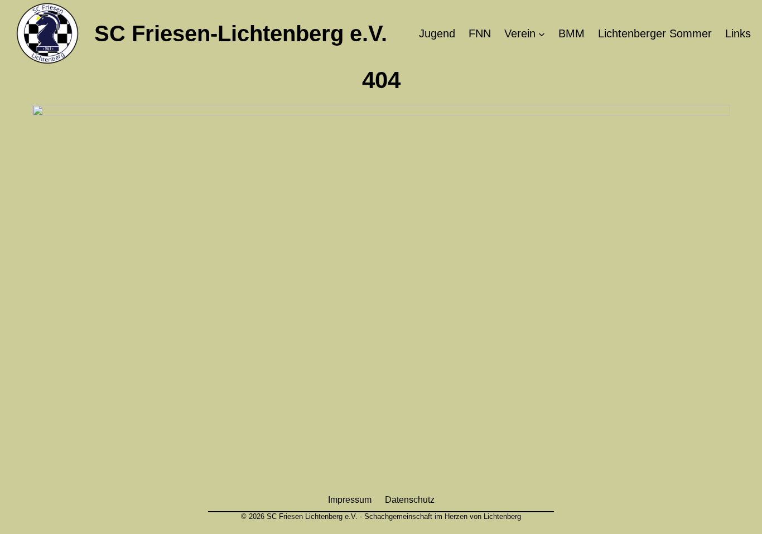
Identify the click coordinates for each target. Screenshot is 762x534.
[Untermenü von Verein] (541, 33)
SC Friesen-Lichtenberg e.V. (240, 33)
